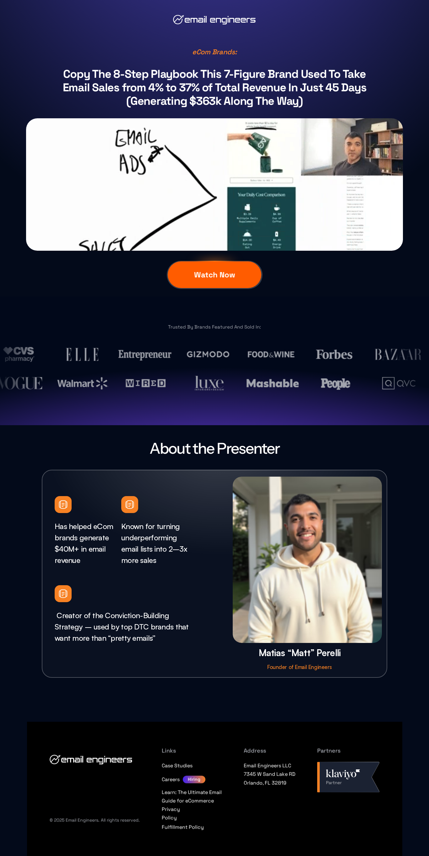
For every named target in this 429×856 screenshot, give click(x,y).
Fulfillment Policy (183, 827)
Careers (171, 779)
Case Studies (177, 765)
